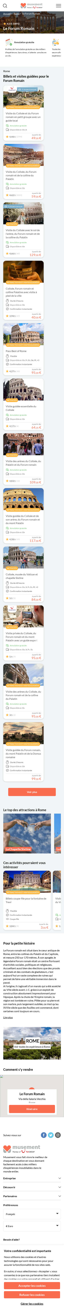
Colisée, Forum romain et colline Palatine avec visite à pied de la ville (21, 292)
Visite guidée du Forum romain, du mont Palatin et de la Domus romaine (23, 753)
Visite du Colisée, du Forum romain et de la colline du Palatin (21, 175)
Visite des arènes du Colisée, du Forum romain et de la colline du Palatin (23, 695)
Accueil (7, 13)
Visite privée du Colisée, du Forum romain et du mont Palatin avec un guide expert (21, 637)
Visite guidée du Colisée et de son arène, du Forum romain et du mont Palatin (23, 519)
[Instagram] (57, 1135)
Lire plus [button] (8, 1017)
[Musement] (32, 5)
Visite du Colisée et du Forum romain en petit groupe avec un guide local (23, 117)
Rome (17, 13)
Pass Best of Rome (16, 350)
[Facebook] (43, 1135)
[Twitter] (50, 1135)
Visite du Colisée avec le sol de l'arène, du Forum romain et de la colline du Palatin (23, 234)
